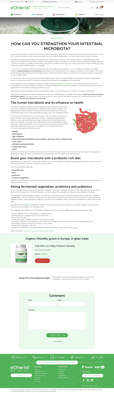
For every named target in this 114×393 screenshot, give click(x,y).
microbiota (71, 69)
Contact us (21, 375)
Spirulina (60, 373)
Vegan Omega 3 (63, 377)
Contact (92, 1)
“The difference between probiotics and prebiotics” (38, 231)
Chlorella (61, 371)
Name (30, 300)
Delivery (36, 369)
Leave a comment (57, 335)
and (64, 83)
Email (60, 300)
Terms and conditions (41, 373)
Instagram (92, 380)
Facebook (83, 380)
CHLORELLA (17, 14)
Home (57, 20)
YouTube (88, 380)
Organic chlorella (16, 69)
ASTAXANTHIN (60, 14)
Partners (37, 379)
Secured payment (39, 375)
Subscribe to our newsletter (93, 376)
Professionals (99, 1)
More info (40, 261)
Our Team (37, 381)
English (30, 1)
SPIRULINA (39, 14)
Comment (31, 310)
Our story (37, 377)
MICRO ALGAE (99, 14)
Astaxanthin (62, 375)
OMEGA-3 (82, 14)
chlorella (26, 205)
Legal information (39, 371)
